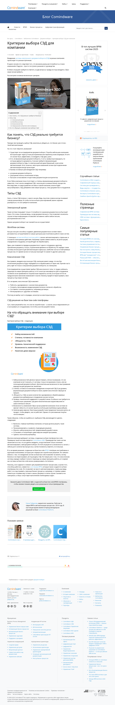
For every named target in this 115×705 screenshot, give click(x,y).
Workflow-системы (17, 122)
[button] (105, 7)
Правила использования (14, 692)
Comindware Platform (45, 510)
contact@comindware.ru (46, 595)
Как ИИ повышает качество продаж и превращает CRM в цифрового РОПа (97, 643)
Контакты (98, 603)
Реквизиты (98, 605)
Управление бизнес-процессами (19, 626)
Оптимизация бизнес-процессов (19, 629)
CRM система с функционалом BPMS (93, 217)
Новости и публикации (99, 592)
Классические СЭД (17, 124)
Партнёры (66, 605)
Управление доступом (15, 647)
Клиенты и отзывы (85, 597)
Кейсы (64, 4)
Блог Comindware (57, 16)
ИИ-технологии (37, 627)
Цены (74, 4)
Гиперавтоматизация (39, 632)
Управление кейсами (15, 656)
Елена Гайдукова (31, 503)
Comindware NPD (68, 633)
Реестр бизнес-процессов (40, 658)
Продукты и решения (49, 4)
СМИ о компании (84, 594)
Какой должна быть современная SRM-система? (97, 242)
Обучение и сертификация (67, 602)
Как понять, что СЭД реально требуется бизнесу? (25, 116)
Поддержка (84, 4)
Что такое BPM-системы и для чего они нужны (98, 675)
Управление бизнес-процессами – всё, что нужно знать (98, 666)
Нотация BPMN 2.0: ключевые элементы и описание (98, 660)
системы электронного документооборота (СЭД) (32, 58)
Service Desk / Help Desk (70, 667)
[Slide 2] (88, 132)
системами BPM (36, 467)
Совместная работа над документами (16, 653)
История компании (69, 594)
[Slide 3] (91, 132)
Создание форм (13, 645)
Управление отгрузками (70, 656)
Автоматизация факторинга (68, 663)
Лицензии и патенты (67, 597)
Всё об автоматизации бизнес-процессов (94, 260)
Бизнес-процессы (36, 27)
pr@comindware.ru (44, 601)
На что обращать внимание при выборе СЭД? (24, 128)
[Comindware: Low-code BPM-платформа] (16, 8)
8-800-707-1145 (27, 594)
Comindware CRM (68, 624)
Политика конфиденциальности (17, 690)
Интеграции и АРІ (38, 625)
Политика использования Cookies (39, 690)
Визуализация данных (16, 650)
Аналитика (12, 29)
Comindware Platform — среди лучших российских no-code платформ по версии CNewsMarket (98, 630)
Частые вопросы (18, 694)
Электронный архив (18, 120)
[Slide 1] (85, 132)
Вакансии (98, 600)
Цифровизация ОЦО (69, 644)
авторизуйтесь (65, 556)
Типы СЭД (13, 118)
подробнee (97, 166)
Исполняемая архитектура (41, 647)
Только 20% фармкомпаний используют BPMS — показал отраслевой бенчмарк (97, 623)
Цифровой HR (67, 646)
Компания (31, 8)
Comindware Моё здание (70, 631)
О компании (67, 592)
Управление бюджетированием (69, 650)
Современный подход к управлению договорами (97, 183)
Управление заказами (70, 653)
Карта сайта (28, 694)
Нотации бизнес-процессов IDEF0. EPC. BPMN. (96, 252)
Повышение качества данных (42, 630)
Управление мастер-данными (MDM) (69, 659)
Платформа (32, 4)
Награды (82, 592)
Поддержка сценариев (16, 638)
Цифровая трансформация (54, 27)
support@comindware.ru (46, 590)
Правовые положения (58, 690)
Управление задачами (15, 636)
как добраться (11, 598)
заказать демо (91, 80)
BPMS (25, 27)
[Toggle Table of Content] (39, 113)
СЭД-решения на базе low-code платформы (24, 126)
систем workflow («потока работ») (28, 237)
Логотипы (36, 694)
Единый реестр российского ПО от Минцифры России (103, 694)
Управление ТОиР (68, 669)
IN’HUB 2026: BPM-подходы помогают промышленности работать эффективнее (97, 637)
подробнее (91, 127)
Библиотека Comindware (99, 597)
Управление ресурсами (40, 645)
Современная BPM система (89, 212)
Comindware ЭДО (39, 440)
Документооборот (39, 580)
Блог (80, 602)
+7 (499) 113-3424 (28, 592)
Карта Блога (84, 220)
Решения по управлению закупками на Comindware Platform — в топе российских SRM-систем (98, 650)
